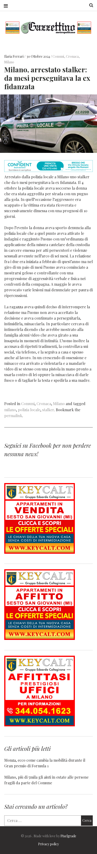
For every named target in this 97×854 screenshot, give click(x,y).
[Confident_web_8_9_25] (48, 170)
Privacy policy (48, 844)
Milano (9, 62)
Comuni (58, 56)
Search (89, 5)
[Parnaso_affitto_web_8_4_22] (39, 638)
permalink (13, 415)
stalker (48, 409)
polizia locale (29, 409)
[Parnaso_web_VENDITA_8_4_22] (39, 552)
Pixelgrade (68, 836)
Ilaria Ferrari (14, 56)
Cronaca (72, 56)
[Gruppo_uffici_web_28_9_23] (39, 724)
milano (10, 409)
